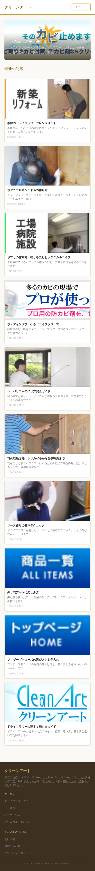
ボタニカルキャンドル (17, 821)
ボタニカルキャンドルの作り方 (27, 190)
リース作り (11, 807)
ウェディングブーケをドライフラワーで (33, 324)
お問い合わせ (12, 846)
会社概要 (9, 839)
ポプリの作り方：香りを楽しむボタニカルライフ (38, 257)
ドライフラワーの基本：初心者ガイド (31, 726)
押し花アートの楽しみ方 (23, 592)
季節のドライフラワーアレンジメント (31, 123)
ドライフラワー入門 (16, 801)
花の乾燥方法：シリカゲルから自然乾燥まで (36, 458)
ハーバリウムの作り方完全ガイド (28, 391)
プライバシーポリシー (17, 852)
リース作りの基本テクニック (26, 525)
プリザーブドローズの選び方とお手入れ (33, 659)
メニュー (81, 7)
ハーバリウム (12, 814)
